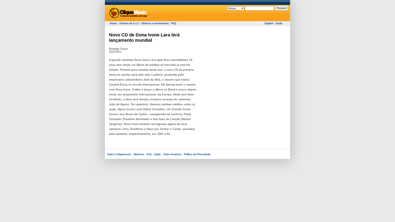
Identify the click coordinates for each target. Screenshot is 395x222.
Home (113, 23)
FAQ (173, 23)
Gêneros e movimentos (155, 23)
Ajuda (279, 23)
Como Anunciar (172, 154)
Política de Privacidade (197, 154)
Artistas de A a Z (129, 23)
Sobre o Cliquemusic (119, 154)
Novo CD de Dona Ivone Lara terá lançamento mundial (144, 37)
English (269, 23)
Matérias (139, 154)
